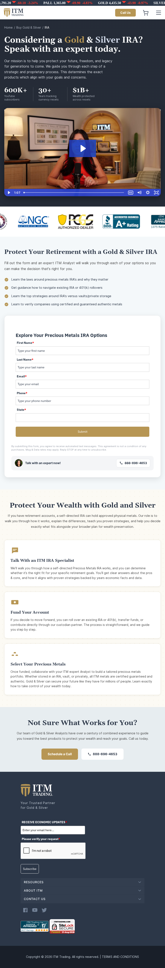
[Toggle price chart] (82, 3)
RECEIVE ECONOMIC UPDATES (44, 822)
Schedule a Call (60, 754)
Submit (82, 432)
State (21, 410)
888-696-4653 (136, 463)
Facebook (25, 910)
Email (22, 376)
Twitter (44, 910)
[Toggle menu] (159, 13)
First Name (25, 343)
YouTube (34, 910)
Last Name (25, 359)
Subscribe (30, 869)
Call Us (125, 12)
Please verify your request (41, 839)
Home (8, 27)
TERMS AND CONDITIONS (120, 957)
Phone (22, 393)
